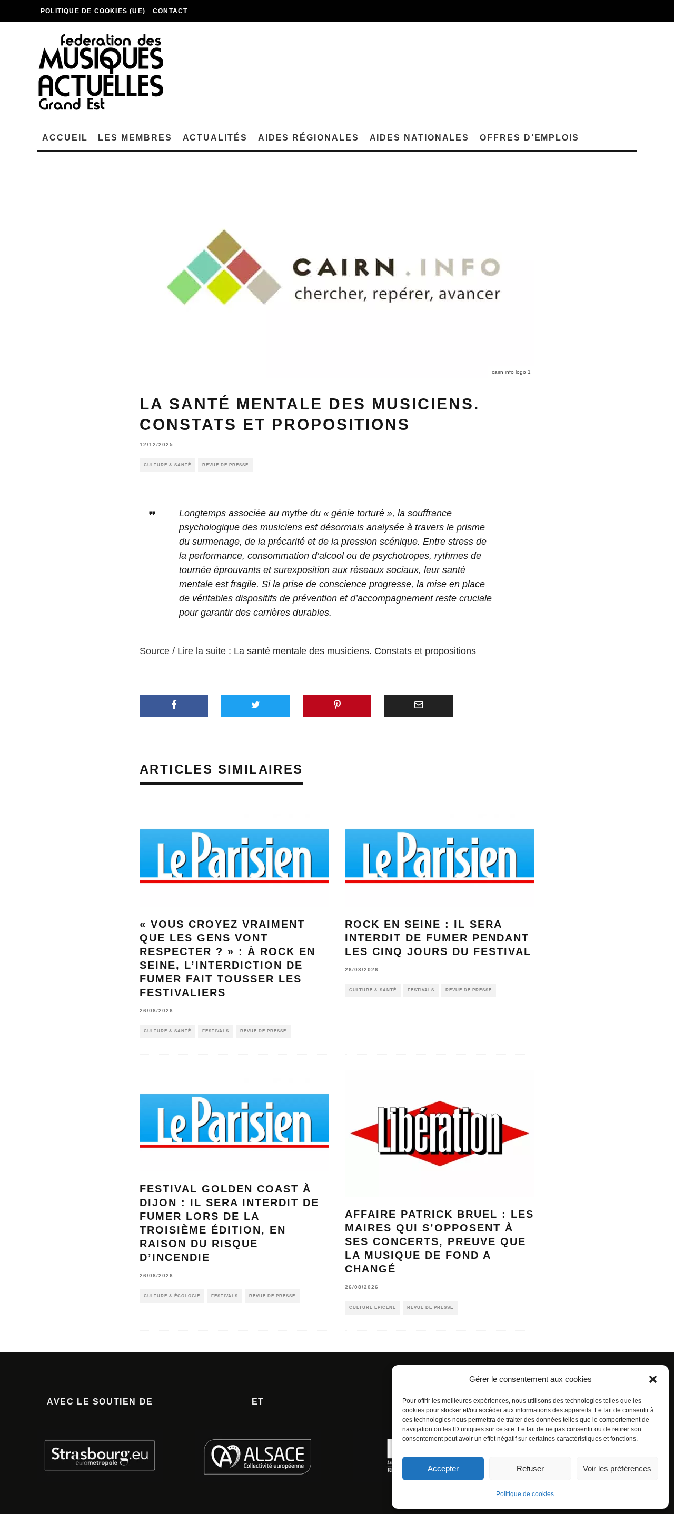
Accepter (443, 1468)
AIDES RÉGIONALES (308, 137)
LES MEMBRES (135, 137)
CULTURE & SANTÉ (167, 465)
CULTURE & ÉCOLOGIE (172, 1296)
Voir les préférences (617, 1468)
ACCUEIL (64, 137)
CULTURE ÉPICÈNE (372, 1307)
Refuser (530, 1468)
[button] (653, 1379)
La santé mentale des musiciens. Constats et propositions (355, 651)
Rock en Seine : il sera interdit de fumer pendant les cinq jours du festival (438, 937)
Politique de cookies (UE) (93, 11)
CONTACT (170, 11)
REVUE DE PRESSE (225, 465)
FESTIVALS (215, 1031)
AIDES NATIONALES (420, 137)
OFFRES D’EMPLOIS (529, 137)
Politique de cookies (525, 1494)
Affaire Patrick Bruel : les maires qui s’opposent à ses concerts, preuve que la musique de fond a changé (439, 1241)
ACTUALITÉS (215, 137)
